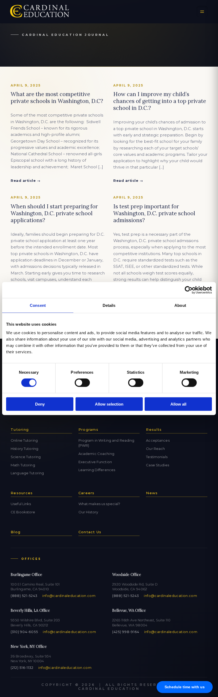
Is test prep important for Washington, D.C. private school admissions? (154, 213)
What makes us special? (99, 504)
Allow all (178, 404)
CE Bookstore (23, 512)
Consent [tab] (38, 305)
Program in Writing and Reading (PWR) (106, 443)
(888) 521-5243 (24, 596)
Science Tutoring (26, 457)
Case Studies (157, 465)
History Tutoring (24, 448)
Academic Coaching (96, 453)
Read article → (25, 181)
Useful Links (21, 504)
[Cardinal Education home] (39, 12)
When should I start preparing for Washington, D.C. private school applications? (54, 213)
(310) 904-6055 (24, 632)
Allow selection (109, 404)
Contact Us (90, 532)
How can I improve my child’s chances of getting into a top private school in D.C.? (159, 101)
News (152, 493)
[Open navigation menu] (202, 12)
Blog (15, 532)
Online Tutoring (24, 440)
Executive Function (95, 462)
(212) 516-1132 (22, 668)
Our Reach (155, 448)
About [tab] (180, 305)
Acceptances (157, 440)
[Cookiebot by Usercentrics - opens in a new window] (188, 290)
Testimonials (156, 457)
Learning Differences (96, 470)
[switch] (82, 382)
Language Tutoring (27, 473)
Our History (88, 512)
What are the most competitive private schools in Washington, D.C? (57, 98)
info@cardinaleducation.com (68, 596)
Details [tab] (109, 305)
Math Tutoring (23, 465)
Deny (40, 404)
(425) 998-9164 (125, 632)
